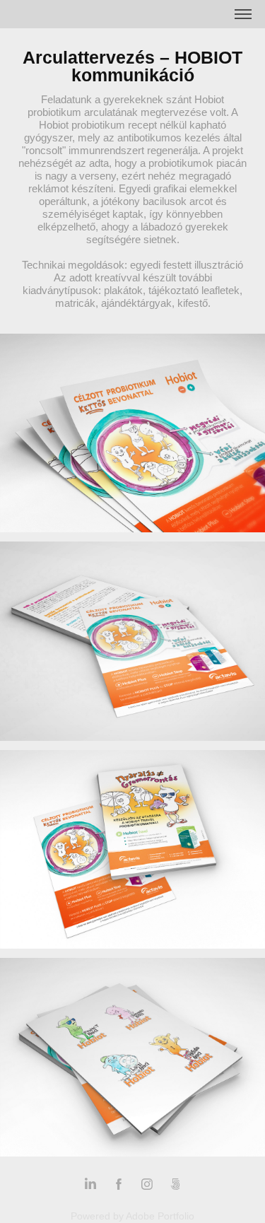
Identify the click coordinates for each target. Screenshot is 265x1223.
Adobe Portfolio (160, 1216)
